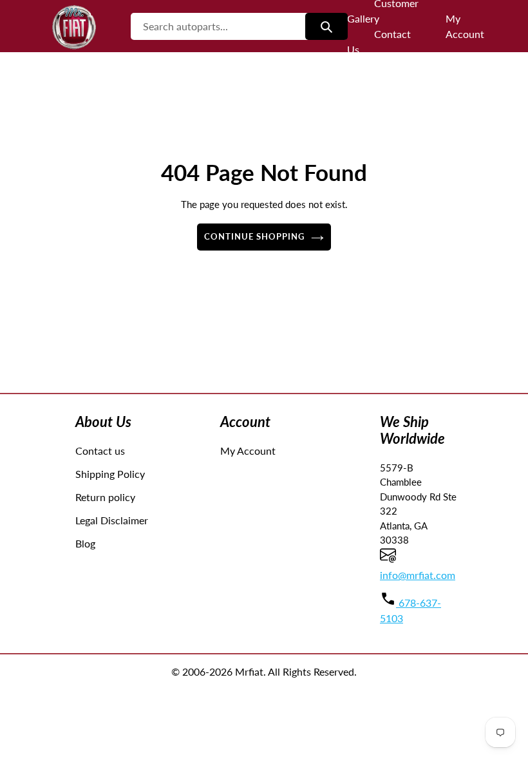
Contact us (100, 450)
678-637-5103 (410, 610)
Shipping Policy (110, 474)
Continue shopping (254, 236)
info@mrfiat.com (417, 575)
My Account (248, 450)
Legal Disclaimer (111, 520)
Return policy (105, 497)
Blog (85, 543)
